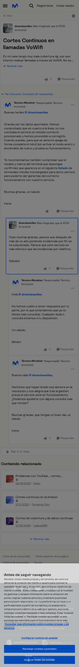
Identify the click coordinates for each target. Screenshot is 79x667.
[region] (39, 615)
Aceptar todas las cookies (39, 659)
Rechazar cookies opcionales (39, 648)
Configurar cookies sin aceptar (39, 637)
